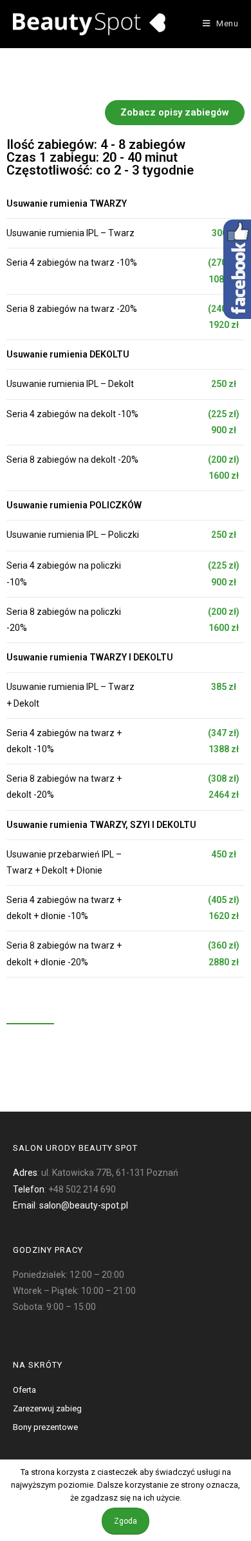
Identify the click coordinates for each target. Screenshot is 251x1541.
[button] (175, 112)
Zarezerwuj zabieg (47, 1408)
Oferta (24, 1390)
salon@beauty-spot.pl (83, 1205)
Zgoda (125, 1521)
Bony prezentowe (45, 1427)
